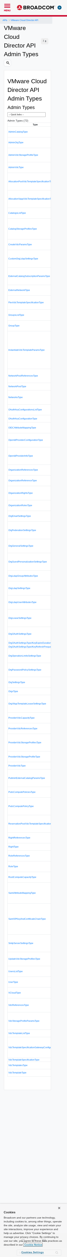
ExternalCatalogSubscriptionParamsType (29, 276)
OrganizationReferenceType (22, 480)
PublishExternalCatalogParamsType (26, 778)
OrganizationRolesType (20, 505)
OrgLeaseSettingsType (19, 618)
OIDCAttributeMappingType (22, 427)
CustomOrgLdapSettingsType (23, 258)
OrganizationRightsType (20, 493)
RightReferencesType (19, 837)
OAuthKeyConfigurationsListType (25, 409)
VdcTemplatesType (18, 1065)
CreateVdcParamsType (20, 244)
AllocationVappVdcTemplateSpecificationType (31, 199)
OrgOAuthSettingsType (19, 634)
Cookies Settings (32, 1252)
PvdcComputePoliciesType (22, 792)
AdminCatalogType (18, 132)
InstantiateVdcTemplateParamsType (26, 350)
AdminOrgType (15, 142)
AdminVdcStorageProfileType (23, 155)
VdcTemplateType (17, 1072)
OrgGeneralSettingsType (20, 546)
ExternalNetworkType (19, 290)
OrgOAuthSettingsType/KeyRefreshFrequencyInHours (35, 647)
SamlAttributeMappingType (22, 893)
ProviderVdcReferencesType (22, 728)
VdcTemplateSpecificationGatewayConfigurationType (35, 1047)
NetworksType (15, 397)
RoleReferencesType (19, 856)
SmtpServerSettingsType (20, 943)
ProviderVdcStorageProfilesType (24, 742)
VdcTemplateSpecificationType (23, 1060)
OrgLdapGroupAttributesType (23, 576)
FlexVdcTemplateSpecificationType (26, 302)
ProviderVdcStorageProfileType (24, 756)
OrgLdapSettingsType (19, 588)
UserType (13, 982)
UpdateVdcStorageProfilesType (24, 959)
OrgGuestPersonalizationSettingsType (27, 561)
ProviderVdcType (17, 765)
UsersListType (15, 971)
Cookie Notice (33, 1244)
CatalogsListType (17, 213)
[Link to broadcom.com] (36, 7)
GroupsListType (16, 315)
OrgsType (13, 691)
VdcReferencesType (18, 1005)
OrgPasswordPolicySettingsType (24, 670)
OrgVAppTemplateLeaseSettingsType (27, 703)
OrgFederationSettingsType (22, 530)
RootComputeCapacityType (22, 877)
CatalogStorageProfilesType (22, 229)
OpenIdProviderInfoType (20, 456)
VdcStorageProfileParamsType (23, 1021)
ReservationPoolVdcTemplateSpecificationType (32, 823)
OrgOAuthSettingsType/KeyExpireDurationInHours (33, 643)
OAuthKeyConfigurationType (22, 418)
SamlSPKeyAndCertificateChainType (27, 919)
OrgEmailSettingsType (19, 516)
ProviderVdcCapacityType (21, 718)
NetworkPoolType (17, 386)
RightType (13, 846)
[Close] (59, 1208)
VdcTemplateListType (19, 1033)
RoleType (13, 866)
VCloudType (14, 992)
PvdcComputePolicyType (21, 806)
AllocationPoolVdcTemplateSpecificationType (31, 181)
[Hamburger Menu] (7, 5)
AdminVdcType (16, 167)
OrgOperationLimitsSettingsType (24, 656)
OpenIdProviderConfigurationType (25, 440)
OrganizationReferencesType (23, 470)
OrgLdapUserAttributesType (22, 602)
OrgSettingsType (16, 682)
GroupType (14, 325)
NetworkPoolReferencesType (23, 376)
